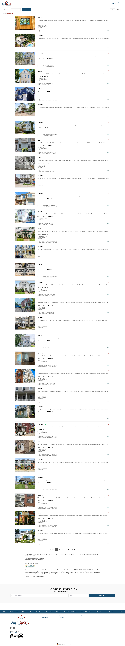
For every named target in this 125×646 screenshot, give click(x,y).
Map (120, 9)
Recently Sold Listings (86, 611)
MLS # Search (61, 615)
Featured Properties (35, 611)
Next (72, 549)
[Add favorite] (108, 18)
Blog (79, 3)
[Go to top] (121, 639)
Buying (43, 3)
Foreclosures (48, 611)
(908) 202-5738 (13, 632)
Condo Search (44, 615)
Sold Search (61, 617)
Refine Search (16, 9)
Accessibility (68, 644)
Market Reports (100, 611)
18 (68, 549)
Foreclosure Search (80, 615)
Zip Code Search (97, 615)
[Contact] (121, 636)
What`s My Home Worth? (60, 3)
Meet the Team (71, 3)
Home (26, 3)
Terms (72, 644)
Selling (49, 3)
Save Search (27, 9)
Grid (113, 9)
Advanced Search (34, 3)
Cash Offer (86, 3)
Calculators (94, 3)
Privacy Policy (23, 639)
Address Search (45, 617)
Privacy (75, 644)
